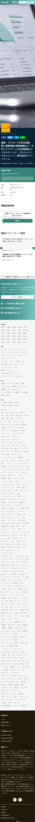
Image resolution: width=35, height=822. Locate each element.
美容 (22, 643)
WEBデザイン (12, 475)
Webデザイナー (5, 535)
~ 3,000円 (4, 402)
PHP (2, 412)
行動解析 (3, 628)
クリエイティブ (5, 487)
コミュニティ (16, 592)
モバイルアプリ (9, 699)
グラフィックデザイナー (18, 433)
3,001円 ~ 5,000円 (13, 402)
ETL (15, 702)
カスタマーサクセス (6, 376)
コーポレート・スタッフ (8, 361)
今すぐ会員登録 (18, 297)
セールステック (5, 675)
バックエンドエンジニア (8, 349)
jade (8, 664)
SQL (26, 643)
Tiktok (17, 681)
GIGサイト (4, 751)
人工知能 (21, 508)
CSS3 (2, 562)
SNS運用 (22, 610)
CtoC (17, 481)
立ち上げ (23, 472)
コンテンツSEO (23, 598)
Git (8, 445)
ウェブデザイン (24, 565)
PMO (6, 681)
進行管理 (3, 580)
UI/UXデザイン (23, 637)
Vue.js (22, 526)
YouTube (21, 658)
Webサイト (4, 595)
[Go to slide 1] (9, 266)
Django (8, 523)
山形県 (19, 330)
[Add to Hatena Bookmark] (16, 137)
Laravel (24, 445)
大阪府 (8, 327)
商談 (15, 696)
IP (1, 670)
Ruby (9, 538)
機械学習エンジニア (19, 622)
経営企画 (3, 499)
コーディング (10, 562)
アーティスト (23, 538)
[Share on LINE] (22, 137)
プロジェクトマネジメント (8, 553)
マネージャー (18, 690)
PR (2, 475)
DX (12, 490)
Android (8, 550)
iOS (21, 535)
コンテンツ (4, 481)
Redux (22, 616)
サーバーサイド (5, 529)
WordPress (22, 412)
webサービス (4, 604)
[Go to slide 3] (13, 266)
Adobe (3, 520)
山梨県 (3, 342)
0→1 (2, 583)
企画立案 (3, 466)
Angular (7, 631)
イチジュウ (16, 705)
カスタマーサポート (6, 517)
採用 (8, 454)
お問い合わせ (4, 809)
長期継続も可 (5, 526)
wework (12, 604)
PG (11, 687)
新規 (9, 598)
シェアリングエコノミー (8, 484)
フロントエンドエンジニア (16, 364)
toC (2, 541)
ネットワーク (8, 640)
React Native (23, 613)
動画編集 (17, 684)
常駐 (2, 616)
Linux (26, 556)
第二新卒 (14, 598)
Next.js (19, 544)
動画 (9, 478)
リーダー (25, 655)
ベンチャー (20, 475)
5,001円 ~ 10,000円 (6, 405)
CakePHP (24, 562)
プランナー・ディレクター (8, 355)
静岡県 (14, 333)
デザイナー (4, 352)
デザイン (15, 436)
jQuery (13, 631)
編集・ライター (21, 361)
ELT (19, 702)
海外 (11, 559)
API (11, 607)
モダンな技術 (25, 523)
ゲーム (16, 619)
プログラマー (5, 687)
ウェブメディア (5, 568)
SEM (22, 571)
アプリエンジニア (6, 637)
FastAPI (20, 679)
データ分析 (4, 571)
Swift (25, 535)
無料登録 (30, 2)
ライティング (16, 421)
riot (27, 661)
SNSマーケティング (20, 628)
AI (17, 508)
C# (21, 532)
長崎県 (14, 339)
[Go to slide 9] (23, 266)
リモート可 (10, 383)
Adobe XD (19, 415)
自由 (9, 589)
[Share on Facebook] (4, 137)
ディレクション (5, 433)
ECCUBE (3, 655)
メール (25, 580)
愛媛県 (25, 333)
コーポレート (11, 493)
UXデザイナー (5, 672)
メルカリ (12, 541)
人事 (15, 367)
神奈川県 (25, 330)
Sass (19, 580)
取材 (9, 421)
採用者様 (14, 2)
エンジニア (18, 463)
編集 (16, 448)
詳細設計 (16, 687)
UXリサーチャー (15, 672)
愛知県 (14, 330)
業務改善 (25, 631)
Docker (12, 412)
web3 (27, 664)
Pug (12, 664)
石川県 (25, 342)
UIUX (27, 460)
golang (3, 661)
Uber (18, 484)
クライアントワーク (6, 442)
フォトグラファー (19, 376)
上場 (2, 681)
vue (25, 589)
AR (28, 532)
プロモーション (14, 532)
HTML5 (27, 559)
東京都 (3, 327)
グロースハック (22, 568)
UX (5, 475)
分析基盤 (3, 702)
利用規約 (3, 812)
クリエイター (9, 616)
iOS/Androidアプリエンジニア (9, 373)
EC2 (2, 448)
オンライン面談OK (6, 392)
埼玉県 (19, 327)
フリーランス (9, 451)
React (24, 544)
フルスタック (5, 559)
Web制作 (24, 592)
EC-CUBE (21, 652)
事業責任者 (4, 610)
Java (6, 607)
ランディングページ (6, 577)
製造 (22, 687)
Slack (21, 427)
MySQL (13, 565)
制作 (2, 631)
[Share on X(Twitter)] (10, 137)
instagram (21, 574)
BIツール (21, 583)
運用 (2, 463)
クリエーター (16, 478)
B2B (8, 565)
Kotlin (13, 625)
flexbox (3, 664)
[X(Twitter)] (20, 800)
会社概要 (3, 806)
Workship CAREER (6, 741)
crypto (6, 667)
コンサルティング (18, 505)
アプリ (19, 454)
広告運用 (23, 424)
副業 (7, 418)
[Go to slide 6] (18, 266)
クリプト (18, 667)
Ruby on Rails (15, 523)
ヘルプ (3, 719)
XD (15, 442)
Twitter (15, 658)
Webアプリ (15, 535)
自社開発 (14, 583)
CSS (11, 448)
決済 (2, 607)
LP (26, 574)
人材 (27, 469)
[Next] (34, 248)
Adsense (9, 658)
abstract (9, 661)
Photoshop (15, 430)
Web (22, 556)
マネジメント (5, 532)
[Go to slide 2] (11, 266)
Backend (14, 538)
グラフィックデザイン (7, 586)
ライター (3, 421)
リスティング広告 (14, 571)
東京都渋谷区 (6, 163)
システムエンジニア (15, 670)
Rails (6, 601)
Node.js (15, 637)
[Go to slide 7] (20, 266)
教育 (23, 520)
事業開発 (3, 478)
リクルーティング (23, 696)
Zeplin (3, 418)
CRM (16, 490)
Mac (13, 655)
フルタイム (25, 601)
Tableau (26, 679)
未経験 (3, 565)
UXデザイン (21, 466)
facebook (3, 427)
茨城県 (14, 327)
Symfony (15, 634)
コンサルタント (12, 499)
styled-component (6, 652)
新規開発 (3, 598)
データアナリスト (11, 679)
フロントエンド (5, 430)
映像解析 (10, 628)
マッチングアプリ (21, 699)
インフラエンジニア (6, 367)
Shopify (16, 613)
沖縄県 (8, 336)
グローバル (17, 517)
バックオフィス (19, 418)
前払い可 (17, 383)
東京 (9, 655)
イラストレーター (11, 520)
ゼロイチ (7, 583)
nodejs (27, 616)
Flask (2, 679)
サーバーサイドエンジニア (8, 496)
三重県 (14, 342)
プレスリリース (20, 595)
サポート (3, 445)
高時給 (12, 526)
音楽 (19, 520)
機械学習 (22, 502)
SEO (22, 421)
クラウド (10, 472)
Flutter (3, 550)
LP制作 (16, 640)
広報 (10, 352)
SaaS (24, 514)
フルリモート (25, 484)
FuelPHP (3, 589)
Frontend (17, 547)
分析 (27, 610)
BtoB (18, 487)
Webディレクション (6, 622)
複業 (11, 601)
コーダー (17, 562)
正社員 (6, 670)
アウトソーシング (6, 634)
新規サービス (21, 496)
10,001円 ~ (17, 405)
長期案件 (3, 389)
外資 (23, 517)
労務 (11, 418)
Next (13, 544)
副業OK (3, 383)
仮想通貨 (3, 625)
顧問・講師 (4, 364)
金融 (9, 625)
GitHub (19, 631)
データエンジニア (13, 502)
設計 (26, 687)
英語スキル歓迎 (5, 395)
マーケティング (21, 349)
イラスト (14, 529)
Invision (26, 415)
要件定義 (3, 684)
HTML (7, 448)
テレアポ (3, 493)
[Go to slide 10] (25, 266)
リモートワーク (12, 466)
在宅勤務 (20, 589)
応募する (17, 221)
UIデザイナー (22, 675)
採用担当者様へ (5, 722)
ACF (14, 661)
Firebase (19, 541)
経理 (16, 664)
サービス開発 (9, 646)
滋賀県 (3, 336)
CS (10, 592)
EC (17, 565)
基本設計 (10, 684)
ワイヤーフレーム (6, 643)
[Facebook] (15, 800)
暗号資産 (11, 667)
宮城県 (8, 342)
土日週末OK (16, 392)
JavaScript (4, 508)
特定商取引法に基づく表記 (7, 818)
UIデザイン (16, 439)
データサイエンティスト (20, 352)
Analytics (14, 568)
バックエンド (9, 463)
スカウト (13, 454)
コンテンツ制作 (12, 574)
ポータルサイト (19, 559)
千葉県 (3, 333)
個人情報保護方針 (5, 815)
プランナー (13, 460)
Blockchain (26, 667)
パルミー (25, 607)
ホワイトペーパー (6, 439)
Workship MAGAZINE (7, 738)
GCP (2, 544)
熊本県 (19, 342)
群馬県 (19, 339)
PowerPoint (16, 643)
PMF (22, 487)
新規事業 (14, 386)
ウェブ (14, 589)
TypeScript (10, 547)
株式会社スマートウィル (8, 134)
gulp (23, 661)
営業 (28, 466)
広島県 (25, 327)
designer (21, 664)
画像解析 (24, 625)
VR (25, 532)
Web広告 (16, 424)
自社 (2, 592)
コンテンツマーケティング (8, 457)
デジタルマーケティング (8, 514)
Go (24, 541)
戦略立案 (20, 693)
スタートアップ (23, 386)
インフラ (3, 472)
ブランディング (24, 490)
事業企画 (3, 502)
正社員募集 (25, 392)
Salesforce (12, 508)
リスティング (12, 427)
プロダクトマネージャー (8, 556)
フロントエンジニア (21, 604)
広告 (22, 478)
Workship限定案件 (6, 705)
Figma (7, 415)
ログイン (22, 2)
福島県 (19, 336)
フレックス (17, 601)
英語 (22, 684)
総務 (18, 493)
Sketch (13, 415)
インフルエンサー (6, 649)
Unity (2, 523)
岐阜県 (3, 339)
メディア (17, 472)
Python (3, 505)
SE (23, 670)
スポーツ (11, 595)
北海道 (19, 333)
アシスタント (21, 442)
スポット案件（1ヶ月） (14, 389)
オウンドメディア (24, 448)
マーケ (3, 454)
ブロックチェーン (18, 649)
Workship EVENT (6, 735)
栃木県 (25, 336)
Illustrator (22, 430)
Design (3, 619)
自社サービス (18, 451)
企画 (14, 550)
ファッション (22, 499)
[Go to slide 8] (22, 266)
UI (17, 427)
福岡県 (3, 330)
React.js (3, 547)
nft (2, 667)
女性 (2, 699)
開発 (27, 577)
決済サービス (5, 693)
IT (26, 487)
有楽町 (12, 681)
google (3, 658)
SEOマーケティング (6, 696)
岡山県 (8, 339)
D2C (2, 646)
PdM (18, 556)
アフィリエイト (12, 580)
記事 (19, 529)
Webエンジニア (13, 610)
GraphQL (8, 544)
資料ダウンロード (6, 725)
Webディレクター (6, 436)
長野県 (25, 339)
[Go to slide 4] (14, 266)
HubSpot (19, 514)
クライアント (17, 607)
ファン (16, 616)
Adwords (3, 574)
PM (16, 412)
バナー (13, 487)
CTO (2, 511)
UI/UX (17, 526)
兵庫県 (8, 330)
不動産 (16, 646)
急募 (23, 383)
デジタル (9, 505)
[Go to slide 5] (16, 266)
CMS (2, 415)
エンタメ (3, 538)
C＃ (12, 690)
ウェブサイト (18, 577)
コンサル (24, 547)
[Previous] (1, 248)
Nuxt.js (19, 625)
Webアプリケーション (21, 586)
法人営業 (26, 451)
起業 (27, 508)
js (23, 577)
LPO (2, 601)
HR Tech (11, 481)
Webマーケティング (6, 424)
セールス (20, 355)
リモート (25, 463)
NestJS (15, 652)
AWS (6, 412)
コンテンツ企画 (5, 490)
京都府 (8, 333)
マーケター (21, 460)
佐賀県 (14, 336)
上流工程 (22, 681)
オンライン (13, 693)
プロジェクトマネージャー (8, 358)
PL (2, 640)
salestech (14, 675)
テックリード (21, 511)
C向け (6, 541)
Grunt (18, 661)
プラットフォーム (19, 469)
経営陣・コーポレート (7, 370)
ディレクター (5, 460)
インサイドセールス (6, 469)
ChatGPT (23, 705)
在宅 (6, 592)
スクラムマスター (10, 511)
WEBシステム (5, 690)
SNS (2, 451)
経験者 (3, 613)
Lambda (18, 655)
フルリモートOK (5, 386)
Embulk (10, 702)
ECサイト (9, 613)
